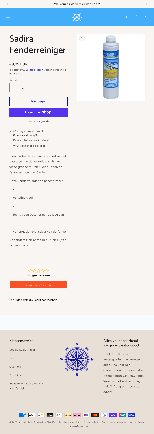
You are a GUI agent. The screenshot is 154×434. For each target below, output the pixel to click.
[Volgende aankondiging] (147, 4)
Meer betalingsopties (39, 121)
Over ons (15, 366)
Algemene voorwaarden (114, 422)
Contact (14, 358)
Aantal (13, 80)
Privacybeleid (91, 422)
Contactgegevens (79, 426)
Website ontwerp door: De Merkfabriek (26, 386)
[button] (8, 17)
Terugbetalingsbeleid (69, 422)
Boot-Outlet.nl (25, 422)
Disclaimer (16, 375)
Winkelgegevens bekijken (29, 145)
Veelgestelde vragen (22, 349)
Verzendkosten (34, 70)
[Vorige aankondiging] (7, 4)
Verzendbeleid (137, 422)
